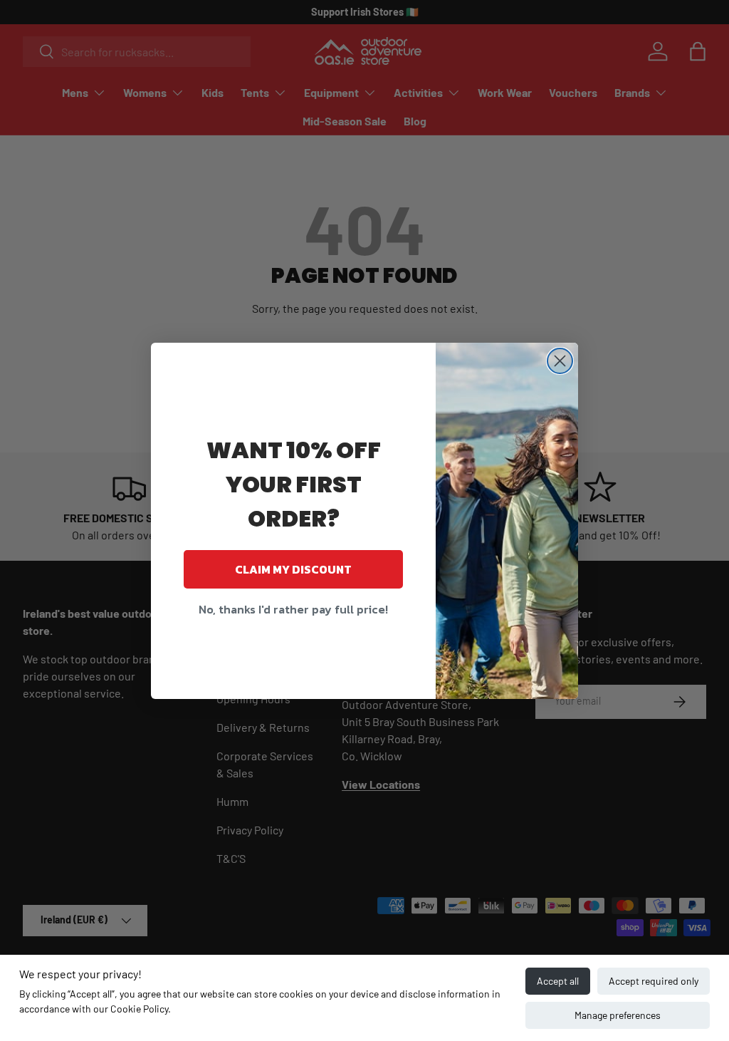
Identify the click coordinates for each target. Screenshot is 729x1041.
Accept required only (653, 981)
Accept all (558, 981)
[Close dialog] (559, 360)
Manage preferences (618, 1015)
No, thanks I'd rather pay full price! (293, 609)
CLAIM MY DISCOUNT (293, 569)
